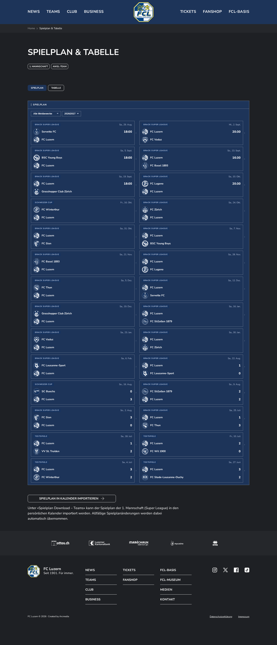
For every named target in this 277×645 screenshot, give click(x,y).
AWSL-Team (60, 66)
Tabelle (56, 87)
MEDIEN (166, 590)
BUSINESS (94, 11)
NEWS (34, 11)
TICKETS (188, 11)
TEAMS (53, 11)
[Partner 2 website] (99, 543)
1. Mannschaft (38, 66)
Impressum (243, 616)
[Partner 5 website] (215, 543)
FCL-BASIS (168, 570)
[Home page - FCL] (143, 12)
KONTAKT (167, 599)
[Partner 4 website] (177, 543)
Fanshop (212, 11)
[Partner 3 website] (138, 543)
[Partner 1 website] (60, 543)
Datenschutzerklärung (221, 616)
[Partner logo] (214, 570)
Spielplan (37, 87)
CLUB (72, 11)
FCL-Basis (239, 11)
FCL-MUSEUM (170, 580)
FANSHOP (130, 580)
